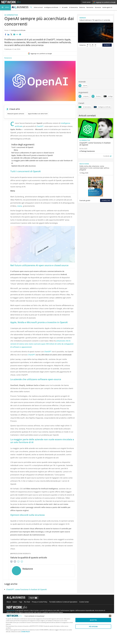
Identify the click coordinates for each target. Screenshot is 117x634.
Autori (15, 602)
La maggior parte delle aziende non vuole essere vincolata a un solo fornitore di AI (41, 161)
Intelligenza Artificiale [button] (51, 7)
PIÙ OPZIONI (93, 626)
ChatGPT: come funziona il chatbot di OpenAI (26, 589)
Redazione (8, 58)
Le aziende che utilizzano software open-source (29, 158)
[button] (5, 7)
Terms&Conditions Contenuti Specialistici (63, 602)
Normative (89, 7)
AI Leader (65, 7)
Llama (19, 206)
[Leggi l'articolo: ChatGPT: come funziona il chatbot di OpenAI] (95, 138)
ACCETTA (93, 620)
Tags (20, 602)
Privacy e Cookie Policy (39, 602)
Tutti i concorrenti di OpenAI (22, 147)
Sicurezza (98, 7)
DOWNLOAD (106, 200)
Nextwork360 (11, 610)
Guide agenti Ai (107, 7)
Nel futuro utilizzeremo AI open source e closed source (32, 153)
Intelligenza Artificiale (18, 30)
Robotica (82, 7)
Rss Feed (27, 602)
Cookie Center (84, 602)
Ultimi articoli (38, 7)
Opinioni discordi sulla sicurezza (23, 166)
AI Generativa (73, 7)
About (9, 602)
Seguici (32, 598)
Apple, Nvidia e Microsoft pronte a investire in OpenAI (32, 155)
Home (6, 30)
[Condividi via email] (14, 34)
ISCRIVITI (107, 45)
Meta (16, 150)
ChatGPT (40, 126)
